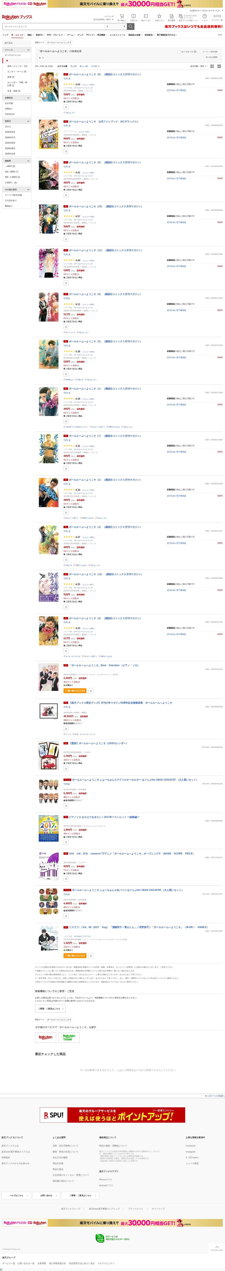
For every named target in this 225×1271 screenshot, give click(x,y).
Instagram (191, 1151)
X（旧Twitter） (193, 1157)
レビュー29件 (88, 304)
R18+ (220, 35)
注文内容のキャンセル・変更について (71, 1175)
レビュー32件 (88, 84)
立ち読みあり (11, 200)
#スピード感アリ (98, 427)
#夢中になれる (114, 427)
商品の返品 (58, 1169)
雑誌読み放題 (134, 35)
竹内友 (67, 298)
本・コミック (17, 35)
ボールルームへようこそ (83, 88)
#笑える (81, 380)
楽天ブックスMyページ (188, 20)
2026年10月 (10, 154)
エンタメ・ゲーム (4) (16, 71)
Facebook (190, 1145)
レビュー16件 (88, 217)
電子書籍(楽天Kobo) (166, 35)
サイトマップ (158, 1208)
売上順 (74, 66)
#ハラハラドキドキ (73, 656)
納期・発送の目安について (65, 1151)
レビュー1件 (84, 132)
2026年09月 (10, 148)
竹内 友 (67, 78)
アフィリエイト (135, 1208)
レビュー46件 (88, 537)
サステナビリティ (106, 1263)
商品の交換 (58, 1163)
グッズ (80, 35)
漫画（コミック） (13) (17, 66)
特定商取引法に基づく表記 (82, 1263)
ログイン (108, 16)
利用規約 (6, 1157)
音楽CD (39, 35)
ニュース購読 (192, 1163)
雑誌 (30, 35)
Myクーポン (146, 20)
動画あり (9, 206)
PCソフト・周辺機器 (95, 35)
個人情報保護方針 (57, 1263)
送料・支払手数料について (65, 1145)
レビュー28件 (88, 446)
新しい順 (84, 66)
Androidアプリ (106, 1185)
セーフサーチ (187, 52)
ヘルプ (204, 20)
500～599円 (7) (11, 172)
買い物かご (122, 20)
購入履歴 (171, 20)
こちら (120, 982)
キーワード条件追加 (210, 52)
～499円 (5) (10, 166)
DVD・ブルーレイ (55, 35)
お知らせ (133, 20)
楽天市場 (217, 16)
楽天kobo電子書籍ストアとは (16, 1151)
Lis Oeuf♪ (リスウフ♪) (82, 936)
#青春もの (70, 380)
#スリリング (70, 332)
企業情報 (42, 1263)
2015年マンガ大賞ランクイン (77, 427)
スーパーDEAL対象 (13, 195)
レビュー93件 (88, 399)
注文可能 (9, 103)
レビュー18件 (88, 173)
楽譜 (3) (10, 77)
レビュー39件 (88, 628)
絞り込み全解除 (212, 57)
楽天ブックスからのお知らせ (15, 1163)
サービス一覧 (217, 20)
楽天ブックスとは (10, 1145)
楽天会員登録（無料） (103, 19)
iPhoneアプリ (105, 1179)
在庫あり (9, 109)
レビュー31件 (88, 352)
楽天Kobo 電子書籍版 (176, 90)
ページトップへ (216, 1250)
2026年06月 (10, 132)
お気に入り (159, 20)
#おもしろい (70, 113)
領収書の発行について (63, 1181)
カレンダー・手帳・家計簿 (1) (17, 84)
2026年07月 (10, 137)
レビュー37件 (88, 490)
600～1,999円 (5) (12, 177)
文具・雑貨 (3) (13, 91)
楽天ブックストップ (70, 1208)
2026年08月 (10, 143)
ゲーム (70, 35)
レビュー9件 (88, 584)
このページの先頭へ (216, 1096)
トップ (5, 35)
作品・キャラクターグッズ (85, 734)
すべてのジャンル (13, 55)
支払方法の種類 (60, 1157)
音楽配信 (149, 35)
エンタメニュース (117, 35)
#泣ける (69, 565)
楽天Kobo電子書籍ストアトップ (104, 1208)
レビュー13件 (88, 260)
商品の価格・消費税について (113, 1145)
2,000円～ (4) (11, 182)
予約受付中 (10, 114)
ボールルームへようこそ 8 (59, 42)
